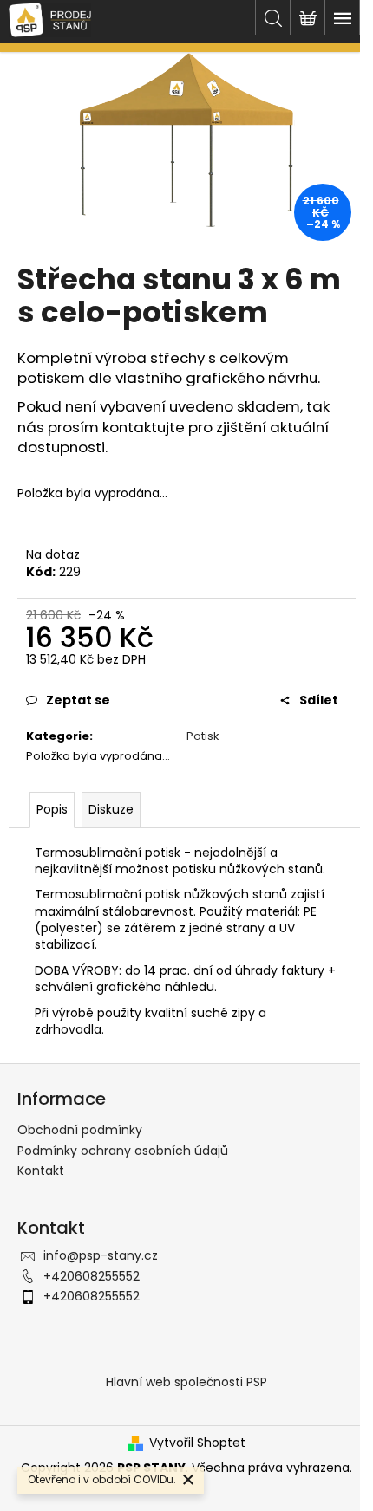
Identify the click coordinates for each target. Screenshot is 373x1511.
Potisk (202, 736)
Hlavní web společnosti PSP (186, 1382)
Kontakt (40, 1170)
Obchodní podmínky (79, 1129)
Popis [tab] (52, 809)
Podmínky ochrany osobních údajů (122, 1150)
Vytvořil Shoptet (197, 1443)
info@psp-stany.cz (100, 1255)
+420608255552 (91, 1276)
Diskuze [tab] (111, 809)
